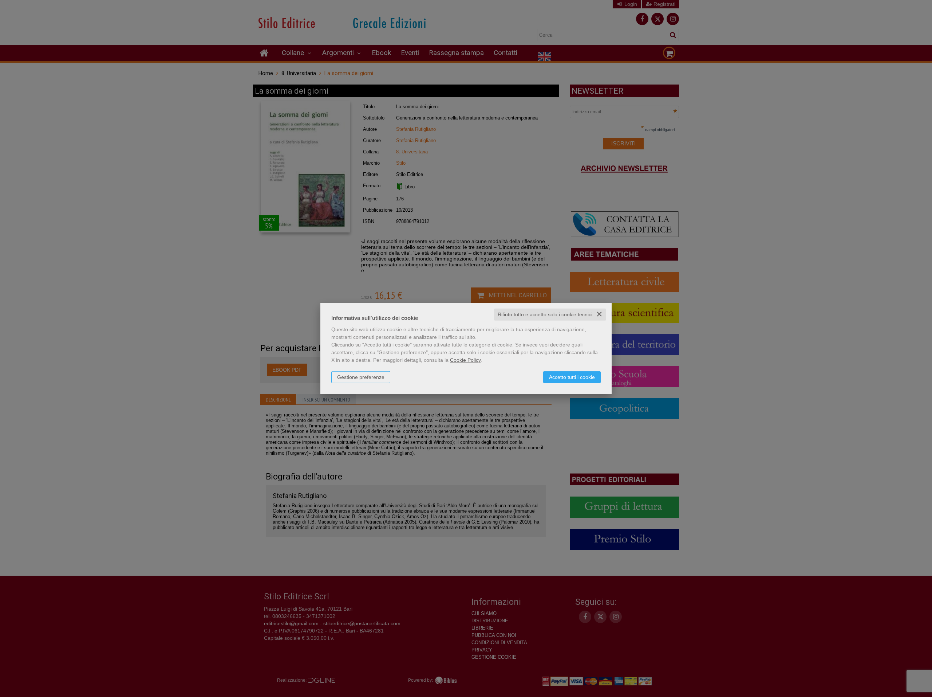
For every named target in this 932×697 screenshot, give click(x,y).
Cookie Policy (465, 360)
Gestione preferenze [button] (360, 377)
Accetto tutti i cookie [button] (572, 377)
